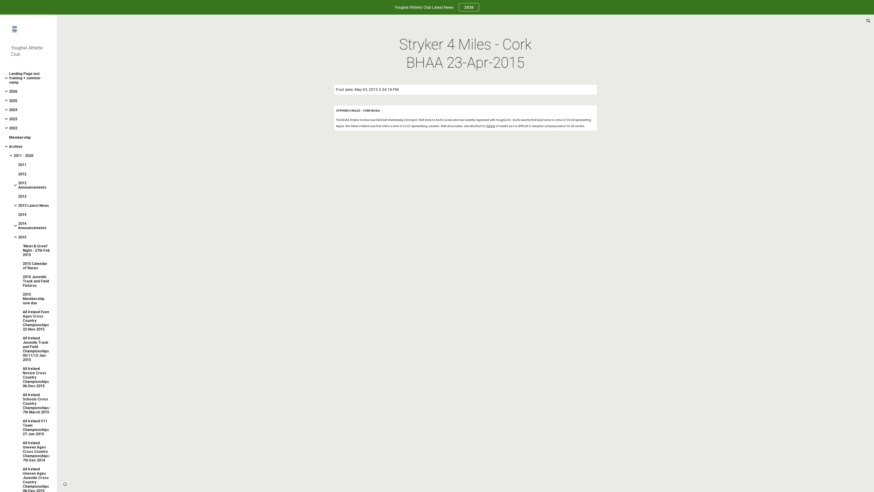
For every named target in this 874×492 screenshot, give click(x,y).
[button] (868, 20)
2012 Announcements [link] (32, 185)
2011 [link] (22, 165)
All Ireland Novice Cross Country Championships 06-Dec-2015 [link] (36, 377)
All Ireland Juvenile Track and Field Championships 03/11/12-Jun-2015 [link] (36, 349)
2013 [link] (22, 196)
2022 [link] (13, 128)
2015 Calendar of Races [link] (35, 265)
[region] (437, 7)
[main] (465, 54)
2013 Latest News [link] (33, 205)
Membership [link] (20, 137)
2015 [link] (22, 237)
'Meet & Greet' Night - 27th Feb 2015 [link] (36, 250)
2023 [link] (13, 119)
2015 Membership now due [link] (33, 298)
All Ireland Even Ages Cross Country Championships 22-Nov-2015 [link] (36, 320)
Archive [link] (16, 146)
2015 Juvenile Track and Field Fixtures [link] (36, 281)
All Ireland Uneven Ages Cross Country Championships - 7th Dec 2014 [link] (37, 451)
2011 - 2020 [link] (23, 156)
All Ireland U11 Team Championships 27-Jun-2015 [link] (36, 427)
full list (490, 126)
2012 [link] (22, 174)
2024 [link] (13, 110)
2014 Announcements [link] (32, 225)
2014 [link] (22, 215)
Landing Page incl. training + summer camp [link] (25, 78)
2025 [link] (13, 101)
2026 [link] (13, 91)
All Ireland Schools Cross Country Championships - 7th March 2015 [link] (37, 403)
